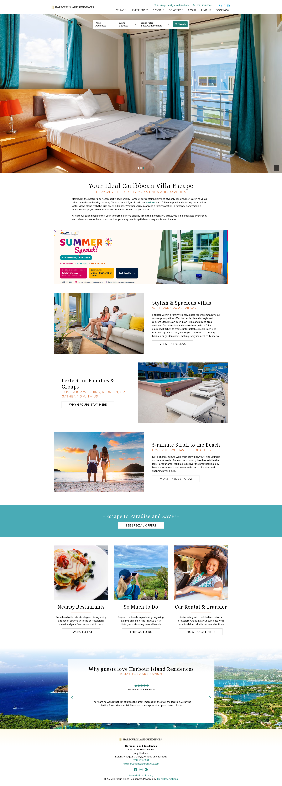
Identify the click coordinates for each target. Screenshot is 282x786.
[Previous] (72, 697)
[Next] (210, 697)
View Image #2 (141, 168)
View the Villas (173, 344)
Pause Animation (276, 168)
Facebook (135, 769)
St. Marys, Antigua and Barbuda (173, 5)
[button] (104, 24)
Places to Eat (81, 632)
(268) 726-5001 (204, 5)
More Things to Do (176, 479)
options (150, 202)
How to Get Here (201, 632)
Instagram (141, 769)
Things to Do (141, 632)
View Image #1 (138, 168)
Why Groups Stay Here (88, 404)
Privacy (149, 775)
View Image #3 (143, 168)
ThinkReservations (167, 779)
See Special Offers (141, 525)
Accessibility (136, 775)
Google (146, 769)
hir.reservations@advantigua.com (141, 763)
